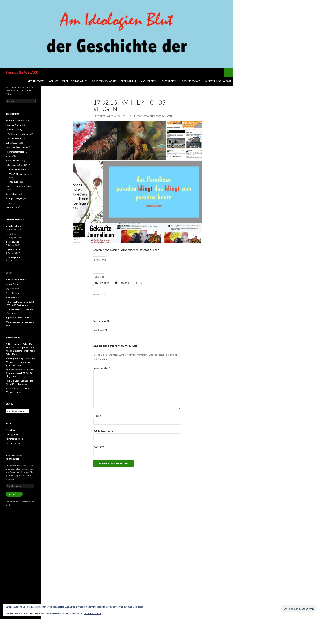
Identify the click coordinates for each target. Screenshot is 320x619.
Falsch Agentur (13, 257)
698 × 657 (126, 116)
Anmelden (11, 429)
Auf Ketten (11, 234)
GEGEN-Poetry (14, 129)
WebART (10, 207)
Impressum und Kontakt (218, 81)
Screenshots (11, 194)
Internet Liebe (12, 241)
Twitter (9, 202)
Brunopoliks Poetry (15, 120)
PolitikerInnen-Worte (104, 81)
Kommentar (101, 368)
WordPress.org (13, 443)
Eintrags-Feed (12, 434)
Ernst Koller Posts (17, 169)
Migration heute (13, 249)
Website (98, 446)
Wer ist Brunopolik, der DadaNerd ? (68, 81)
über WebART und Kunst (19, 186)
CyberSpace (11, 142)
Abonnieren (14, 494)
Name (97, 415)
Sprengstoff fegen (15, 151)
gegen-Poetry (169, 81)
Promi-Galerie (128, 81)
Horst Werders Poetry (16, 147)
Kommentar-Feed (14, 438)
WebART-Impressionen (20, 174)
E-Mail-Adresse (103, 431)
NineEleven (13, 181)
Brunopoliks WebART (22, 72)
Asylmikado (23, 384)
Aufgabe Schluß (13, 226)
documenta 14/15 (191, 81)
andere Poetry (149, 81)
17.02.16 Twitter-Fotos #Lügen (154, 116)
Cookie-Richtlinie (92, 613)
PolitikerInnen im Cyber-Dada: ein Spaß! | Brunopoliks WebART (20, 347)
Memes (9, 156)
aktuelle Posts (36, 81)
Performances (12, 160)
